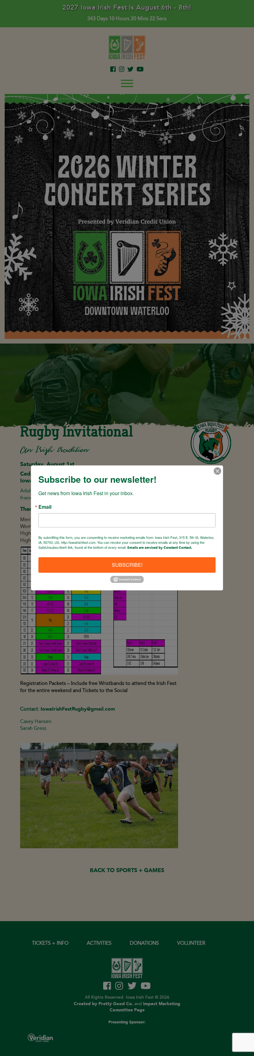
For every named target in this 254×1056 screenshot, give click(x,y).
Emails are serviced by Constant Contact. (159, 548)
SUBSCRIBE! (127, 564)
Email (44, 506)
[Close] (217, 471)
